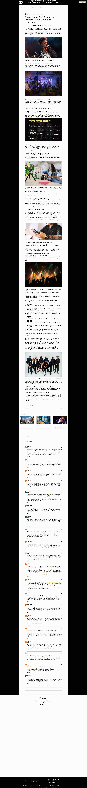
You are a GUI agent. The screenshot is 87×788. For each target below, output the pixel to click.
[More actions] (61, 14)
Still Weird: (23, 425)
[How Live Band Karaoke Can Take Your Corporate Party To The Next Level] (60, 420)
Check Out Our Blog (26, 785)
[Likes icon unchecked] (28, 456)
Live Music (33, 7)
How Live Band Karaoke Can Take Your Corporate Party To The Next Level (59, 426)
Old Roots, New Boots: (42, 425)
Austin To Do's (39, 7)
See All (66, 413)
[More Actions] (61, 447)
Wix (56, 787)
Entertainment (27, 7)
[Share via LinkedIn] (30, 405)
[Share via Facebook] (25, 405)
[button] (40, 2)
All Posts (21, 7)
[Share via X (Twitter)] (27, 405)
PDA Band (39, 785)
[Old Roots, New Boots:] (43, 420)
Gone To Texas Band (53, 785)
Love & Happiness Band (46, 785)
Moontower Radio (61, 785)
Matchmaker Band (34, 785)
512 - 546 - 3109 (34, 781)
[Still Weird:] (27, 420)
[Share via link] (32, 405)
